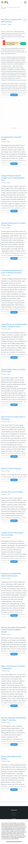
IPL (2, 6)
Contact (14, 815)
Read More (14, 163)
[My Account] (25, 2)
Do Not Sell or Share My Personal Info (14, 841)
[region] (14, 831)
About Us (14, 813)
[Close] (26, 821)
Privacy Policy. (15, 838)
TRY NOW (23, 43)
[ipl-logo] (6, 3)
